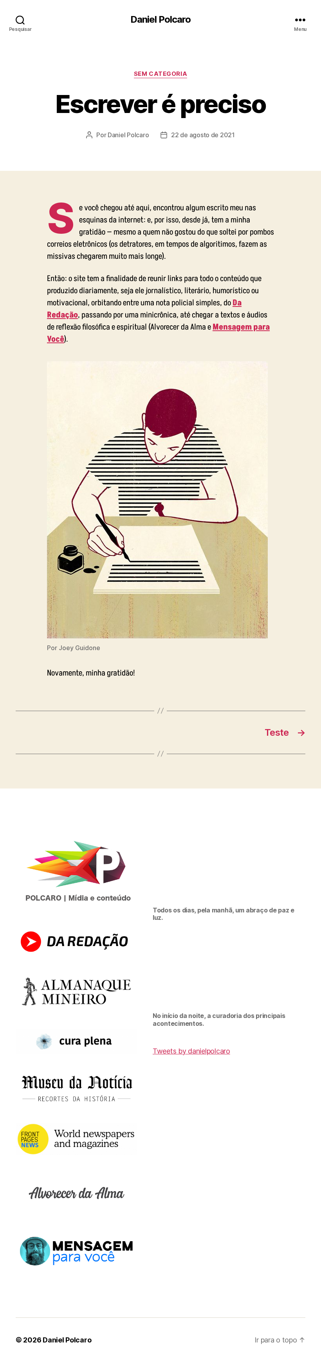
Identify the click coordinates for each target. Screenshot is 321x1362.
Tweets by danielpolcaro (191, 1051)
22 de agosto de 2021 (203, 135)
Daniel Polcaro (160, 19)
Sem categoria (160, 73)
